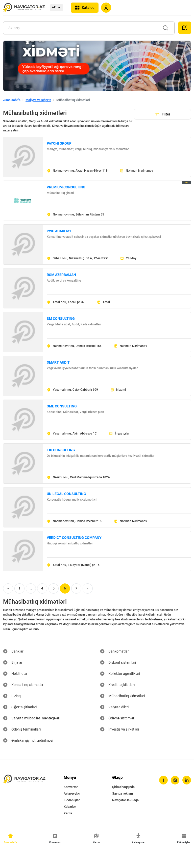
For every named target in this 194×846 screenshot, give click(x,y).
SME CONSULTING (62, 406)
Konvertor (71, 787)
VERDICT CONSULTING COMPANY (74, 538)
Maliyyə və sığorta (38, 100)
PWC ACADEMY (59, 231)
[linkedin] (186, 780)
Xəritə (68, 813)
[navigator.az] (24, 779)
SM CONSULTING (61, 319)
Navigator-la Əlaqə (125, 800)
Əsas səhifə (11, 100)
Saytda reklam (122, 793)
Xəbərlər (70, 807)
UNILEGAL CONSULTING (66, 494)
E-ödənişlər (72, 800)
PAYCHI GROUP (59, 143)
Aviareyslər (72, 793)
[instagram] (175, 780)
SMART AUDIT (58, 362)
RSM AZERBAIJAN (61, 275)
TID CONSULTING (61, 450)
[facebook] (163, 780)
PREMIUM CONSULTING (66, 187)
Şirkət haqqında (123, 787)
